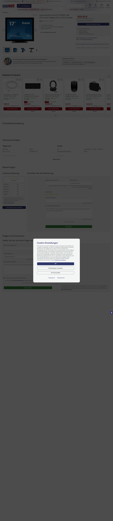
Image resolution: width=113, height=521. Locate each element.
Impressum (51, 278)
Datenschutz (61, 278)
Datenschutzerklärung (60, 260)
